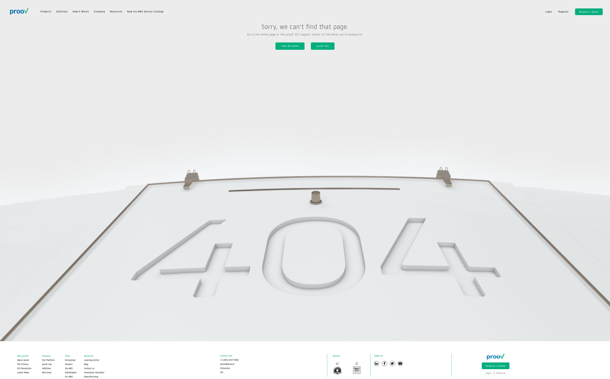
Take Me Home (290, 46)
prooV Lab (46, 364)
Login (548, 11)
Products (46, 11)
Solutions (62, 11)
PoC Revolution (24, 368)
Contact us (89, 368)
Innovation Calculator (94, 372)
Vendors (69, 364)
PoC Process (22, 364)
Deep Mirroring (91, 376)
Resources (116, 11)
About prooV (23, 360)
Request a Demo (589, 11)
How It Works (81, 11)
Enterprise (225, 368)
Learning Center (91, 360)
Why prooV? (23, 356)
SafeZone (46, 368)
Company (99, 11)
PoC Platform (48, 360)
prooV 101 (323, 46)
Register (563, 11)
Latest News (23, 372)
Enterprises (70, 360)
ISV (221, 372)
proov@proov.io (227, 364)
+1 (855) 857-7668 (229, 359)
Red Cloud (46, 372)
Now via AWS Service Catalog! (145, 11)
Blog (86, 364)
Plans (67, 356)
